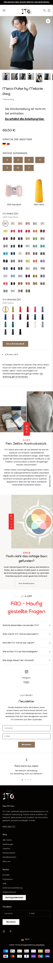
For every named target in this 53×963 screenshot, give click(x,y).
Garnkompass (9, 853)
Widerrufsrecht (9, 892)
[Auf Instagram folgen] (4, 931)
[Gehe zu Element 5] (39, 77)
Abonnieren (26, 745)
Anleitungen (8, 844)
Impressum (8, 879)
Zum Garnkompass (26, 583)
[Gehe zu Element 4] (30, 76)
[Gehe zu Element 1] (6, 76)
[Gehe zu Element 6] (47, 76)
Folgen (26, 682)
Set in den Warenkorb (15, 344)
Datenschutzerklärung (13, 888)
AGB (4, 883)
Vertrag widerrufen (14, 897)
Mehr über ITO (9, 826)
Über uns (6, 861)
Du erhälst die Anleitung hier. (25, 119)
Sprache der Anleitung (17, 139)
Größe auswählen (15, 153)
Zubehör (6, 848)
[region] (26, 766)
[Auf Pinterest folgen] (10, 931)
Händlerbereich (9, 857)
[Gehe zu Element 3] (22, 76)
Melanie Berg (8, 100)
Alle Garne (7, 840)
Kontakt (6, 875)
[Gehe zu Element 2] (14, 76)
